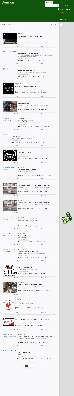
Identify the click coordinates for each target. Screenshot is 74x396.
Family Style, (18, 138)
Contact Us (63, 19)
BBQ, (13, 138)
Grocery (20, 122)
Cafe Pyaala (16, 136)
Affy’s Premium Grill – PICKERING (30, 36)
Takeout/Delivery (31, 138)
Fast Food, (37, 154)
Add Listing (68, 6)
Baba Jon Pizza (23, 103)
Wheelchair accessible (39, 37)
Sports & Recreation (22, 237)
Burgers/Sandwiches (20, 88)
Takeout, (32, 37)
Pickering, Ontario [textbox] (54, 6)
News (61, 16)
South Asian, (24, 138)
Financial (19, 350)
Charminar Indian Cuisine (27, 169)
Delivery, (20, 105)
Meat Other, (30, 72)
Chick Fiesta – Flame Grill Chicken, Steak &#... (34, 185)
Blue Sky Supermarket (26, 121)
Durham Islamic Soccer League (29, 236)
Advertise (67, 16)
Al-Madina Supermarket (26, 70)
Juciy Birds (19, 302)
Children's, (20, 55)
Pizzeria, (31, 105)
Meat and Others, (26, 37)
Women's (34, 56)
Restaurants (21, 33)
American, (20, 253)
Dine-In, (20, 37)
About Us (67, 9)
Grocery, (20, 72)
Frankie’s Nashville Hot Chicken (29, 251)
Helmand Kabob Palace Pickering (30, 285)
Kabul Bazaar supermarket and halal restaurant (35, 336)
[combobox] (52, 6)
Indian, (19, 171)
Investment (19, 354)
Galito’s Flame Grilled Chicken (28, 267)
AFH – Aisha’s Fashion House (28, 53)
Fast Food (30, 221)
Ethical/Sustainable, (37, 55)
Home (61, 9)
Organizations (21, 233)
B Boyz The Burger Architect (25, 86)
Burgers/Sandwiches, (23, 154)
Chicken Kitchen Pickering (27, 220)
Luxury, (51, 55)
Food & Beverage (21, 68)
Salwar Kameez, (25, 56)
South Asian (42, 154)
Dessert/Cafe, (31, 154)
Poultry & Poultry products (39, 72)
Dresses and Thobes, (28, 55)
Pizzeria (35, 269)
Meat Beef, (24, 72)
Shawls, (30, 56)
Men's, (19, 56)
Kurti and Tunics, (46, 55)
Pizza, (27, 105)
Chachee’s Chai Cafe (25, 152)
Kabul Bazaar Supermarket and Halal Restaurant (33, 319)
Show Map (43, 46)
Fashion (19, 51)
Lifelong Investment (24, 352)
